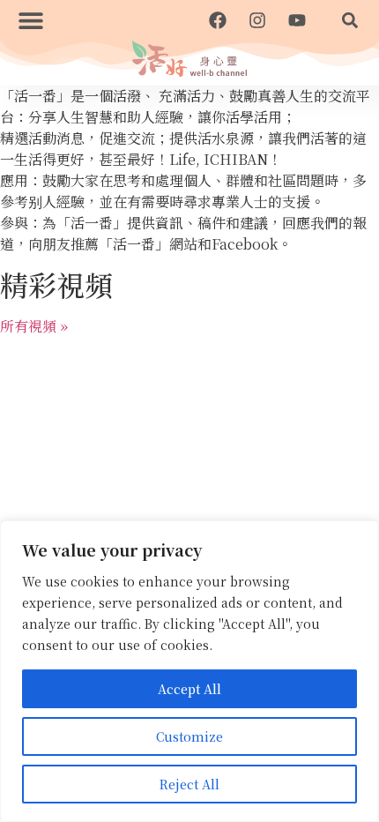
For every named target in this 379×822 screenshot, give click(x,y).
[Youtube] (297, 20)
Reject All (189, 784)
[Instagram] (257, 20)
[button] (31, 20)
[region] (189, 671)
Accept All (189, 689)
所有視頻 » (34, 326)
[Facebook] (217, 20)
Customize (189, 736)
